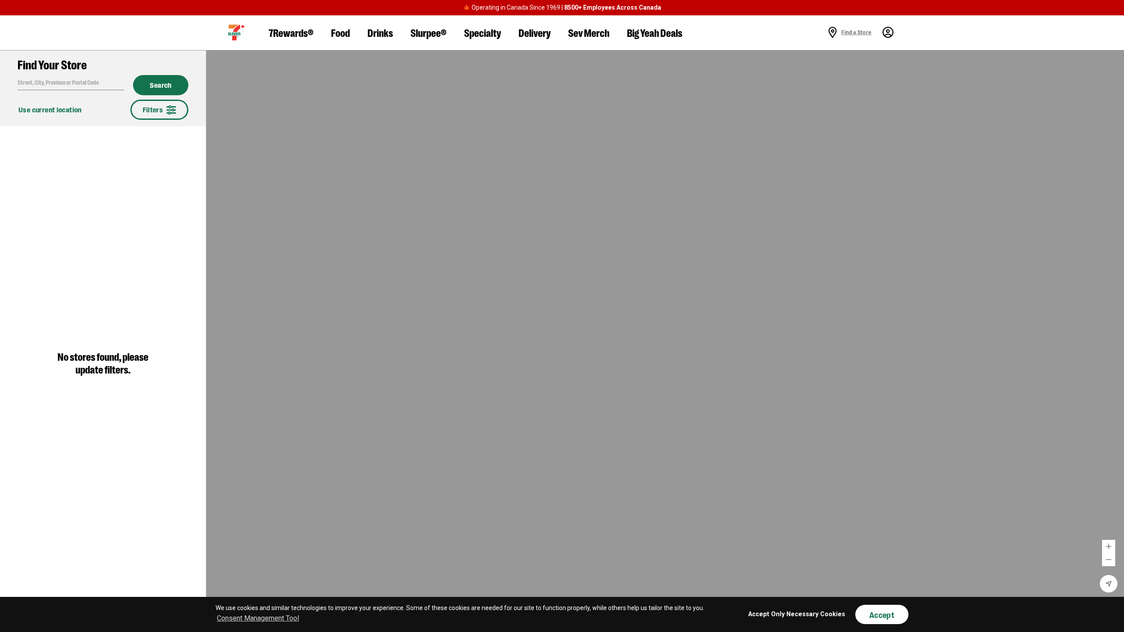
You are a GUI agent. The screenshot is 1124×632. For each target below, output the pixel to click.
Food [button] (340, 32)
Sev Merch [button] (588, 32)
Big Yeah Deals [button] (654, 32)
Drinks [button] (380, 32)
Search (161, 85)
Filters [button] (153, 109)
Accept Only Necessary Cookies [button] (796, 614)
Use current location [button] (50, 109)
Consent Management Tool (258, 618)
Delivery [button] (535, 32)
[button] (236, 32)
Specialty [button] (482, 32)
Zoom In (1108, 546)
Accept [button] (881, 614)
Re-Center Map (1108, 583)
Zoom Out (1108, 559)
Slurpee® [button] (429, 32)
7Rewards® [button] (291, 32)
